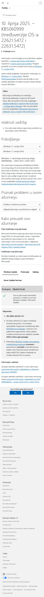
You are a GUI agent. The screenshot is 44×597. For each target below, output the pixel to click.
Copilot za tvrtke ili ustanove (10, 404)
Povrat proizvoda (7, 432)
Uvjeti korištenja (32, 586)
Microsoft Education (8, 450)
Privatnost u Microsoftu (9, 564)
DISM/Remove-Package (15, 329)
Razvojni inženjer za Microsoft (11, 521)
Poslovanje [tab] (25, 272)
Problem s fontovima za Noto (14, 204)
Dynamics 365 (6, 496)
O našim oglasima (18, 589)
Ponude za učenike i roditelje (11, 472)
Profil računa (6, 425)
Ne (28, 392)
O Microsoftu (6, 560)
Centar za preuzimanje (9, 429)
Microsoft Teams (7, 511)
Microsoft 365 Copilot (9, 507)
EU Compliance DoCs (30, 589)
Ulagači (5, 567)
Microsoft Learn (7, 525)
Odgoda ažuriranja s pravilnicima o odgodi (20, 209)
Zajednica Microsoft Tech (9, 532)
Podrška (5, 8)
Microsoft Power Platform (10, 539)
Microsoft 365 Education (9, 461)
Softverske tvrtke (7, 543)
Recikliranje (6, 440)
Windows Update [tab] (10, 272)
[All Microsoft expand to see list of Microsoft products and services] (3, 3)
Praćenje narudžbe (8, 436)
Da (15, 392)
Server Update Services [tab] (13, 280)
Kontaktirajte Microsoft (9, 586)
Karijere (5, 557)
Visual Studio (6, 546)
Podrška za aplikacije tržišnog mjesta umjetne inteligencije (19, 528)
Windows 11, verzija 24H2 (11, 76)
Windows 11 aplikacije (9, 415)
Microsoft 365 (6, 411)
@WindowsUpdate (8, 79)
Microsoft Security (8, 489)
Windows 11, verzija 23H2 (13, 146)
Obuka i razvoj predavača (9, 468)
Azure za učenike (7, 475)
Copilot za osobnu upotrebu (10, 408)
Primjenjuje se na (9, 51)
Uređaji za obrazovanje (9, 454)
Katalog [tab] (36, 272)
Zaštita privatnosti (22, 586)
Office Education (7, 464)
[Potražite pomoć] (8, 3)
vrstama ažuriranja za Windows (22, 61)
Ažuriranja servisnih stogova (12, 244)
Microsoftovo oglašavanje (10, 504)
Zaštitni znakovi (7, 589)
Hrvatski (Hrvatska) (11, 574)
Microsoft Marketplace (9, 535)
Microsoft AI (6, 486)
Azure (4, 493)
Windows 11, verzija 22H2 (13, 151)
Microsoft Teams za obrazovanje (11, 457)
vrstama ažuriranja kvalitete (21, 63)
